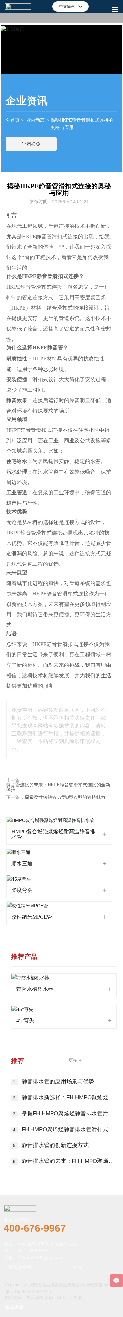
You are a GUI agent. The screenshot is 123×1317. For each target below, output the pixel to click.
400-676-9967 (35, 1228)
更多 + (75, 1060)
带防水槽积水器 (34, 989)
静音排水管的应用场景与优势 (58, 1081)
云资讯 (75, 1297)
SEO (61, 1297)
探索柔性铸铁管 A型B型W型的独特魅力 (65, 797)
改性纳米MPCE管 (31, 917)
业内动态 (35, 120)
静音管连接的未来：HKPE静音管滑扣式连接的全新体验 (58, 787)
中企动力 (34, 1297)
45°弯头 (25, 1020)
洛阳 (49, 1297)
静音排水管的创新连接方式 (55, 1145)
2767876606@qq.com (40, 1257)
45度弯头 (21, 890)
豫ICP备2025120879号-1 (28, 1291)
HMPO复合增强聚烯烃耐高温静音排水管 (53, 834)
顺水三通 (21, 863)
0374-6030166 (32, 1250)
